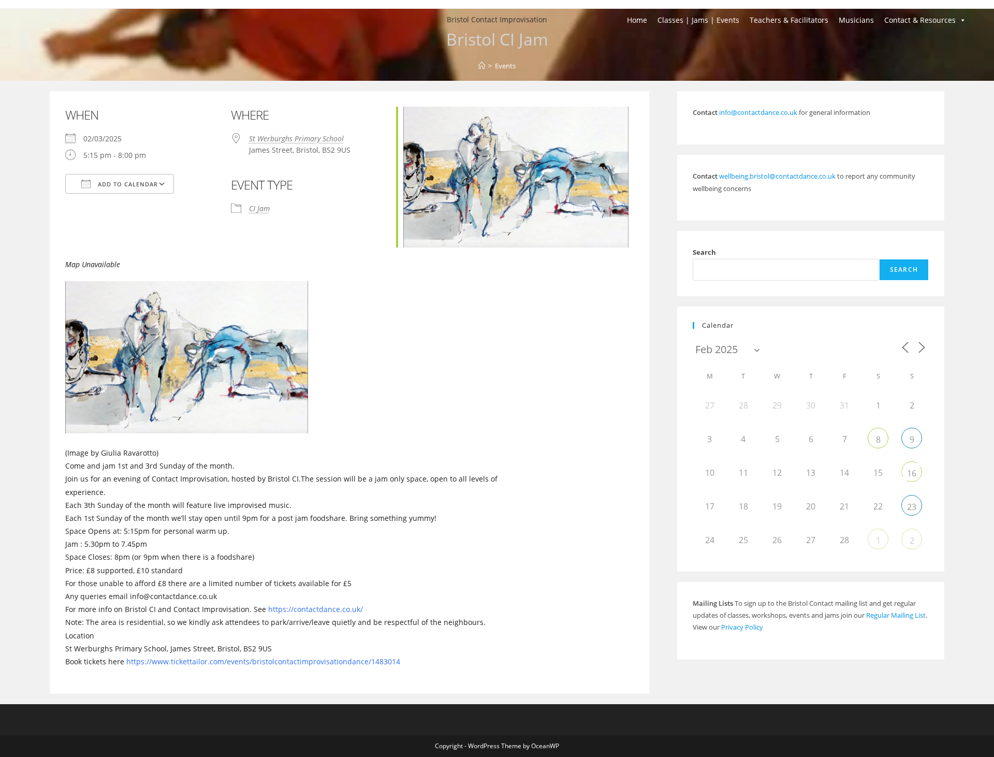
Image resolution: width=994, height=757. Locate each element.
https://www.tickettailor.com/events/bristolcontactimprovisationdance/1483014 (263, 661)
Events (505, 65)
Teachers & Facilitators (789, 20)
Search (704, 252)
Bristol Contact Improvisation (497, 19)
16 (911, 473)
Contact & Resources (920, 20)
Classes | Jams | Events (698, 20)
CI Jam (259, 208)
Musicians (856, 20)
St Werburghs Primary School (296, 138)
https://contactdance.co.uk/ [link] (315, 609)
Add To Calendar (127, 184)
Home (637, 20)
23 (911, 507)
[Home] (481, 65)
